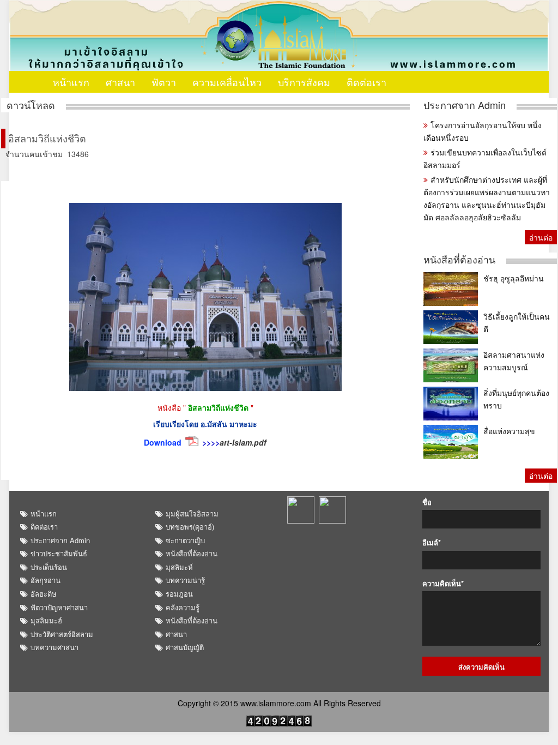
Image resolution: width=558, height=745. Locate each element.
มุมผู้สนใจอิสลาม (192, 513)
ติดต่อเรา (366, 82)
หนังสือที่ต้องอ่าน (459, 259)
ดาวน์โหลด (31, 105)
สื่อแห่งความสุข (509, 430)
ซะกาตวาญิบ (185, 540)
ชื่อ (427, 502)
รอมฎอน (179, 593)
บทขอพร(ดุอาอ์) (190, 526)
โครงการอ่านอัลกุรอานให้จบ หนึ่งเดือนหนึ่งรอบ (482, 131)
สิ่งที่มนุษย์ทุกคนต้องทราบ (516, 399)
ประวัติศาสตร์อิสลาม (62, 634)
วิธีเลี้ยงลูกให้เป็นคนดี (516, 322)
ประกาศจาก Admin (464, 105)
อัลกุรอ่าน (45, 580)
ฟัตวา (163, 82)
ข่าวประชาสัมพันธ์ (59, 553)
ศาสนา (120, 82)
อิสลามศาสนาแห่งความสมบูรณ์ (513, 360)
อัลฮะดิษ (44, 593)
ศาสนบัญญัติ (185, 647)
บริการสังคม (304, 82)
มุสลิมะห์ (179, 567)
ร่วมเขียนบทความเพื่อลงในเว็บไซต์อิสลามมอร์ (485, 158)
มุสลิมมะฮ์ (46, 620)
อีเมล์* (431, 543)
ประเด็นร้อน (49, 567)
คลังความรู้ (182, 607)
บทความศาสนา (54, 647)
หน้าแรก (71, 82)
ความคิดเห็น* (443, 583)
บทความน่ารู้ (185, 580)
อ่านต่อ (541, 237)
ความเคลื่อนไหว (227, 82)
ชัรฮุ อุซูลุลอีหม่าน (513, 278)
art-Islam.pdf (243, 442)
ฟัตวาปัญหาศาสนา (59, 607)
